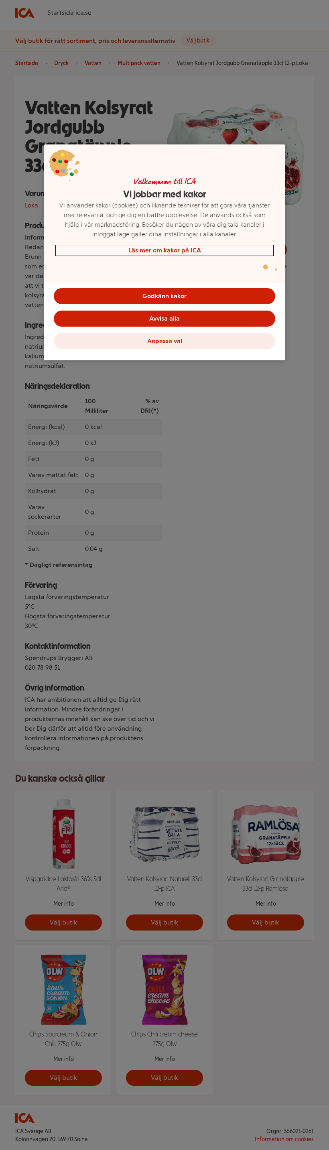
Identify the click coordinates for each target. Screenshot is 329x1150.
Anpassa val (164, 341)
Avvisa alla (164, 318)
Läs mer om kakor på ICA (164, 250)
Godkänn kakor (164, 296)
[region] (164, 252)
